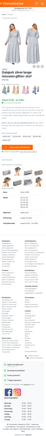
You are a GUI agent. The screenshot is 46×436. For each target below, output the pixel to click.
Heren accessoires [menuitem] (31, 304)
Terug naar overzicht (9, 18)
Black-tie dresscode (9, 306)
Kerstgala (5, 313)
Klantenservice (30, 345)
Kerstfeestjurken (7, 259)
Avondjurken (21, 427)
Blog (26, 336)
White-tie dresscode (9, 304)
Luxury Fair (6, 334)
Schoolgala (6, 311)
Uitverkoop (6, 266)
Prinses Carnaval (8, 320)
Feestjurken (30, 427)
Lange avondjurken (8, 255)
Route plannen (30, 320)
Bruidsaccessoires (8, 282)
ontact (28, 313)
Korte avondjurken (31, 250)
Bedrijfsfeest (6, 322)
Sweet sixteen (7, 309)
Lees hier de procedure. (28, 152)
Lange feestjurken (8, 257)
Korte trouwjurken (8, 279)
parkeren (27, 384)
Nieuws (27, 334)
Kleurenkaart (29, 327)
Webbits (28, 435)
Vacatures (28, 343)
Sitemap (39, 429)
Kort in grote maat (31, 282)
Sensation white (7, 316)
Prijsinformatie (30, 325)
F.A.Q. (27, 329)
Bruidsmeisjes (7, 284)
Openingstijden (30, 316)
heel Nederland (25, 429)
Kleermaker (29, 331)
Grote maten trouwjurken (11, 347)
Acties (27, 347)
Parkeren (28, 318)
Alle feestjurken (7, 300)
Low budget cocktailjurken (34, 264)
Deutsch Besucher (36, 358)
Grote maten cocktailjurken (34, 252)
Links (33, 429)
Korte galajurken (7, 248)
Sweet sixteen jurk (8, 261)
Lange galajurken (8, 246)
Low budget (6, 264)
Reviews (28, 338)
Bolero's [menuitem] (28, 302)
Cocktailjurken (11, 427)
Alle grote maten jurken (10, 340)
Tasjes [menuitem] (27, 300)
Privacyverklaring (31, 351)
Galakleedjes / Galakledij (33, 293)
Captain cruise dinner (9, 302)
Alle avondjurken (30, 273)
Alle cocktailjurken (31, 243)
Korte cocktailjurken (32, 246)
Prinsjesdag (6, 327)
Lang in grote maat (31, 279)
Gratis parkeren (14, 375)
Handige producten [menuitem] (31, 306)
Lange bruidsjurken (8, 277)
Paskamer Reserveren (32, 322)
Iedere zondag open (15, 364)
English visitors (33, 356)
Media (27, 340)
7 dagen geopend (14, 380)
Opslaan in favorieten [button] (19, 147)
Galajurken (35, 424)
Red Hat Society (7, 329)
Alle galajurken (7, 243)
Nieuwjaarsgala (7, 331)
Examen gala (6, 318)
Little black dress (31, 261)
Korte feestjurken (31, 266)
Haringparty (6, 325)
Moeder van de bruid (9, 252)
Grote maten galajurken (10, 250)
